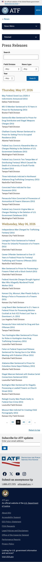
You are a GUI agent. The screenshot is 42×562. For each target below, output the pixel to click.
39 (18, 422)
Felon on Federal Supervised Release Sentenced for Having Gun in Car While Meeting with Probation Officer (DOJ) (19, 352)
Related (7, 37)
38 (12, 422)
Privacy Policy (8, 544)
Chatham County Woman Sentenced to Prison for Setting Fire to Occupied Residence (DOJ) (18, 134)
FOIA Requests (8, 526)
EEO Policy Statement (11, 522)
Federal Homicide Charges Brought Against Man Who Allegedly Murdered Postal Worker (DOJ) (21, 282)
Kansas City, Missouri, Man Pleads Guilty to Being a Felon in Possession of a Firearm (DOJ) (20, 296)
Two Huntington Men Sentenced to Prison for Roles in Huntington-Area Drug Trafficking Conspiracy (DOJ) (20, 338)
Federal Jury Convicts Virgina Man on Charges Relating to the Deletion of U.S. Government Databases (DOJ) (19, 212)
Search (7, 52)
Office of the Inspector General (15, 535)
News (6, 19)
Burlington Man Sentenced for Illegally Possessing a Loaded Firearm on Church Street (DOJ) (19, 388)
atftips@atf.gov (24, 484)
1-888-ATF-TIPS (9, 484)
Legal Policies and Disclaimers (15, 531)
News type (26, 64)
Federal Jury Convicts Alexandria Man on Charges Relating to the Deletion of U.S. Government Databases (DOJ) (19, 149)
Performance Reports (11, 539)
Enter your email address (13, 441)
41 (29, 422)
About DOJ (6, 513)
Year (6, 73)
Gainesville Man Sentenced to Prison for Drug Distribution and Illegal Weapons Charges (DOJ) (19, 121)
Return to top (34, 430)
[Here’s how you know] (21, 3)
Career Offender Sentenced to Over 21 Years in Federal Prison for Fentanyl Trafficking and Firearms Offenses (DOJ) (19, 257)
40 (24, 422)
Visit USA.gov (8, 557)
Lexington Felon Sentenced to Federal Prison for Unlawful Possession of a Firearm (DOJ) (20, 244)
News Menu (9, 26)
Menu (38, 10)
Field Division (9, 64)
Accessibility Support (11, 517)
